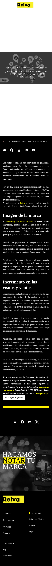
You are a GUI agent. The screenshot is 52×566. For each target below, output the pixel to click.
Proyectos (7, 527)
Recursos (9, 544)
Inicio (8, 513)
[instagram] (19, 150)
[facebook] (11, 150)
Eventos (32, 525)
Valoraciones (7, 556)
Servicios (36, 513)
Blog (5, 141)
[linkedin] (26, 150)
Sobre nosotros (9, 520)
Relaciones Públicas (36, 519)
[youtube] (33, 150)
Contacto (44, 4)
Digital (32, 531)
